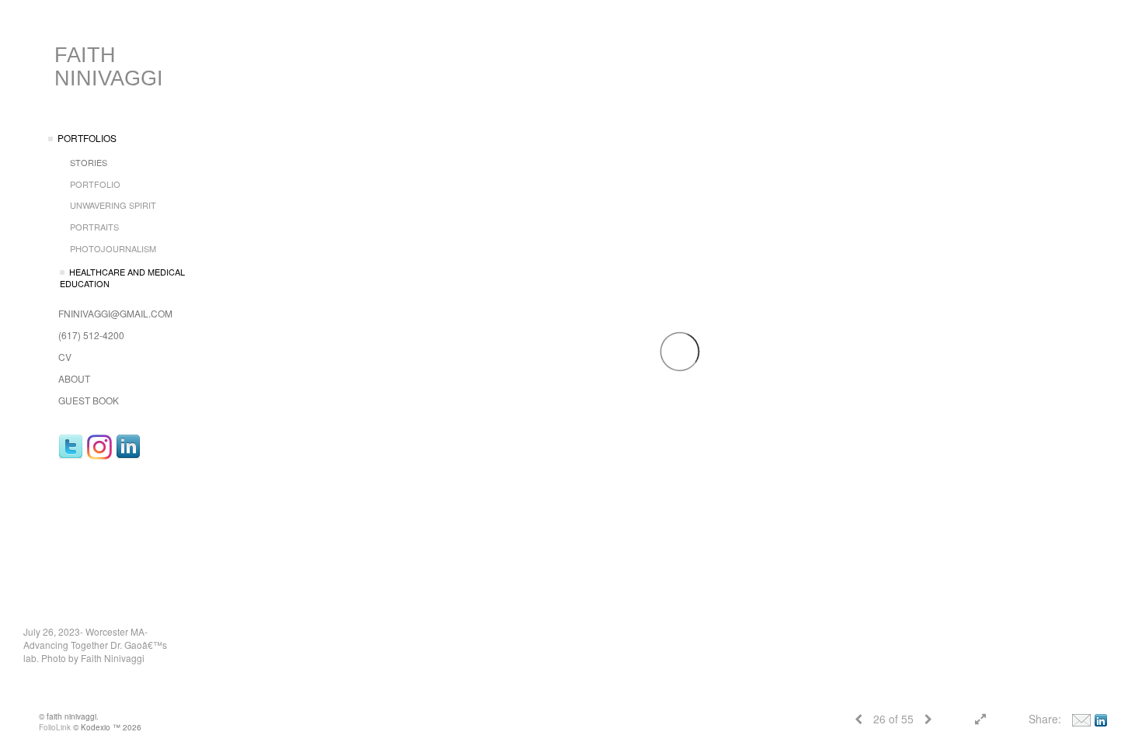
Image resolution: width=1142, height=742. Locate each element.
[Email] (1081, 718)
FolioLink (55, 727)
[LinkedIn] (128, 447)
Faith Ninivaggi (108, 66)
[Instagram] (99, 447)
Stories (88, 162)
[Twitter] (70, 447)
